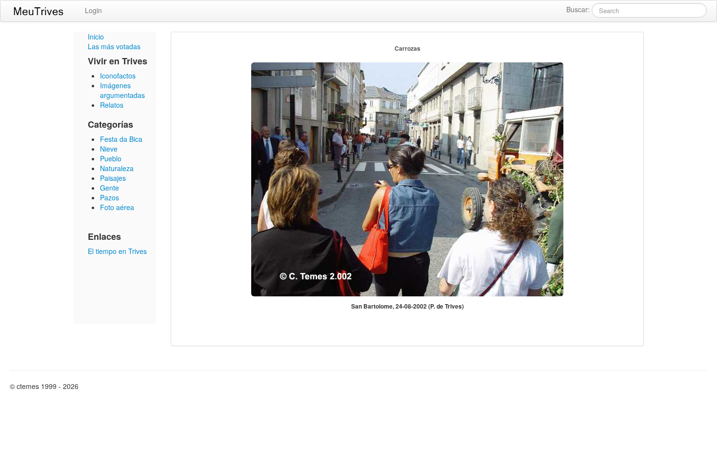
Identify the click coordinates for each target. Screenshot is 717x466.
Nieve (109, 149)
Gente (109, 188)
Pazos (109, 197)
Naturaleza (117, 168)
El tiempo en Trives (117, 251)
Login (93, 10)
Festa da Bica (121, 139)
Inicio (96, 36)
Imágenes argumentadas (122, 90)
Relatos (111, 105)
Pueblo (110, 158)
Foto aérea (117, 207)
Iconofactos (118, 75)
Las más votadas (114, 46)
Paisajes (113, 178)
